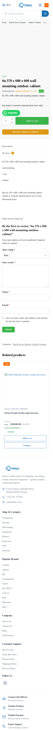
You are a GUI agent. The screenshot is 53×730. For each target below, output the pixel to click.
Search (45, 14)
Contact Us (7, 626)
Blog (4, 630)
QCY (4, 607)
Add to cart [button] (27, 438)
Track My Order (9, 654)
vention (5, 565)
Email (6, 305)
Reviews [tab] (7, 153)
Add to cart (32, 120)
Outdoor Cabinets (34, 22)
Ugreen (5, 569)
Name (6, 292)
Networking (7, 527)
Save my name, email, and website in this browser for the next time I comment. (27, 319)
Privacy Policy (8, 668)
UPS (4, 546)
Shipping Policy (9, 664)
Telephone (7, 532)
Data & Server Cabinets (17, 22)
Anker (5, 583)
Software (6, 550)
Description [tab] (7, 146)
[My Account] (40, 5)
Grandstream (8, 579)
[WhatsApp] (5, 683)
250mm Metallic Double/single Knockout (21, 413)
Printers (5, 536)
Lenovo (5, 593)
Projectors (6, 541)
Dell (4, 597)
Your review (9, 262)
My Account (8, 650)
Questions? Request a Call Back (25, 132)
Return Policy (8, 659)
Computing (7, 518)
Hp (3, 574)
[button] (46, 5)
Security (6, 522)
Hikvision (6, 602)
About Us (6, 621)
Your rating (8, 250)
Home (4, 22)
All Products (8, 635)
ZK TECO (6, 588)
